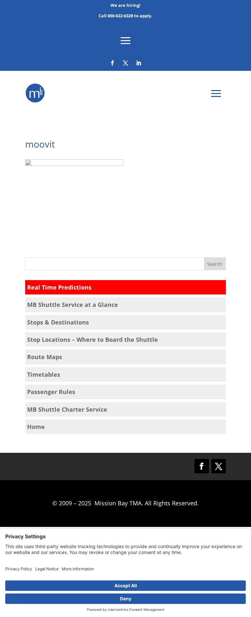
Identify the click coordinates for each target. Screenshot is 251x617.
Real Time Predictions (59, 287)
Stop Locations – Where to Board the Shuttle (92, 339)
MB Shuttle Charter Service (67, 409)
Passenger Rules (51, 392)
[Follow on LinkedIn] (138, 63)
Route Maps (44, 357)
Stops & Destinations (58, 322)
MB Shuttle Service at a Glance (72, 304)
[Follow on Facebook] (112, 63)
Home (36, 427)
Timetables (43, 374)
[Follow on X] (125, 63)
